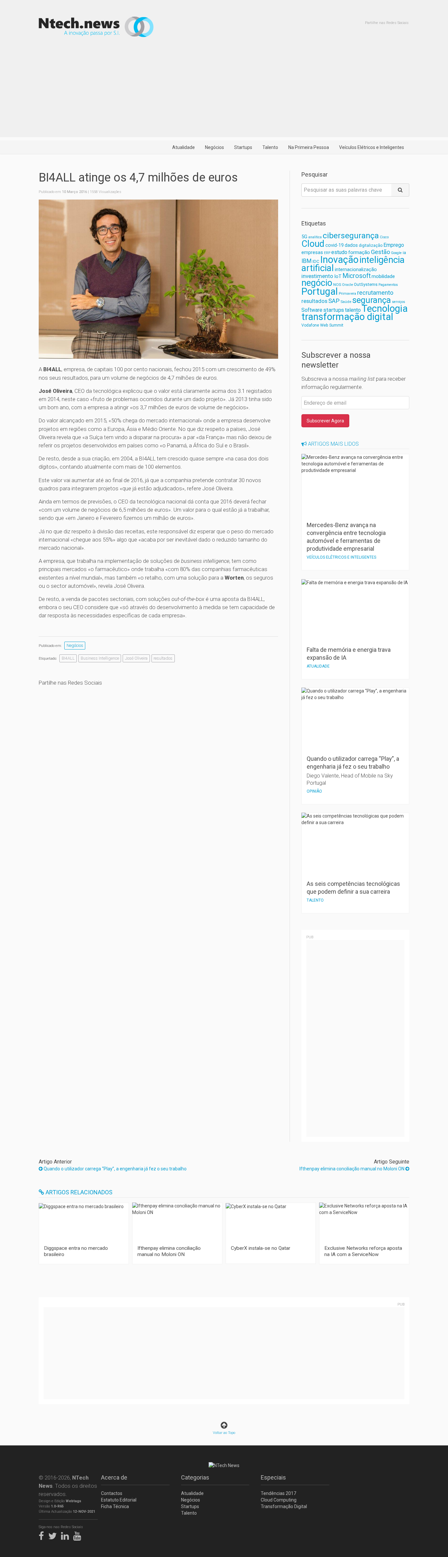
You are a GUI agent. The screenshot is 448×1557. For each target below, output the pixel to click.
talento (353, 310)
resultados (163, 658)
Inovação (339, 259)
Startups (243, 147)
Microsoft (356, 276)
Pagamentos (388, 285)
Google (396, 253)
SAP (333, 301)
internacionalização (356, 269)
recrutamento (375, 292)
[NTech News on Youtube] (78, 1534)
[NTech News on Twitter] (54, 1534)
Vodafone (310, 325)
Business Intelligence (100, 658)
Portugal (319, 291)
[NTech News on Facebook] (43, 1534)
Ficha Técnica (115, 1506)
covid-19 (334, 245)
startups (333, 310)
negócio (316, 283)
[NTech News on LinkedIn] (66, 1534)
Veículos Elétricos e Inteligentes (371, 147)
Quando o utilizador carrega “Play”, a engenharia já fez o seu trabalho (115, 1168)
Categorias (195, 1477)
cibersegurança (351, 235)
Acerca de (114, 1477)
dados (351, 245)
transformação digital (347, 316)
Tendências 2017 (278, 1493)
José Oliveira (136, 658)
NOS (337, 284)
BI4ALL (68, 658)
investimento (317, 276)
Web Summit (331, 325)
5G (304, 237)
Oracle (347, 285)
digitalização (370, 245)
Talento (270, 147)
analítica (315, 237)
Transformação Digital (284, 1506)
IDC (316, 261)
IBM (306, 261)
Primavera (347, 293)
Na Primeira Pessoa (308, 147)
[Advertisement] (224, 91)
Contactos (111, 1493)
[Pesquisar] (400, 190)
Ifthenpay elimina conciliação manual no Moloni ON (352, 1168)
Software (311, 310)
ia (404, 252)
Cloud (312, 244)
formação (359, 252)
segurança (371, 300)
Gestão (380, 251)
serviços (398, 302)
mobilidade (383, 276)
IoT (337, 276)
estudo (339, 252)
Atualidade (183, 147)
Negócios (214, 147)
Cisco (384, 237)
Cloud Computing (278, 1500)
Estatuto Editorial (118, 1500)
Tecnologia (385, 308)
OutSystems (365, 284)
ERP (327, 253)
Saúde (345, 301)
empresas (312, 252)
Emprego (393, 245)
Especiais (273, 1477)
